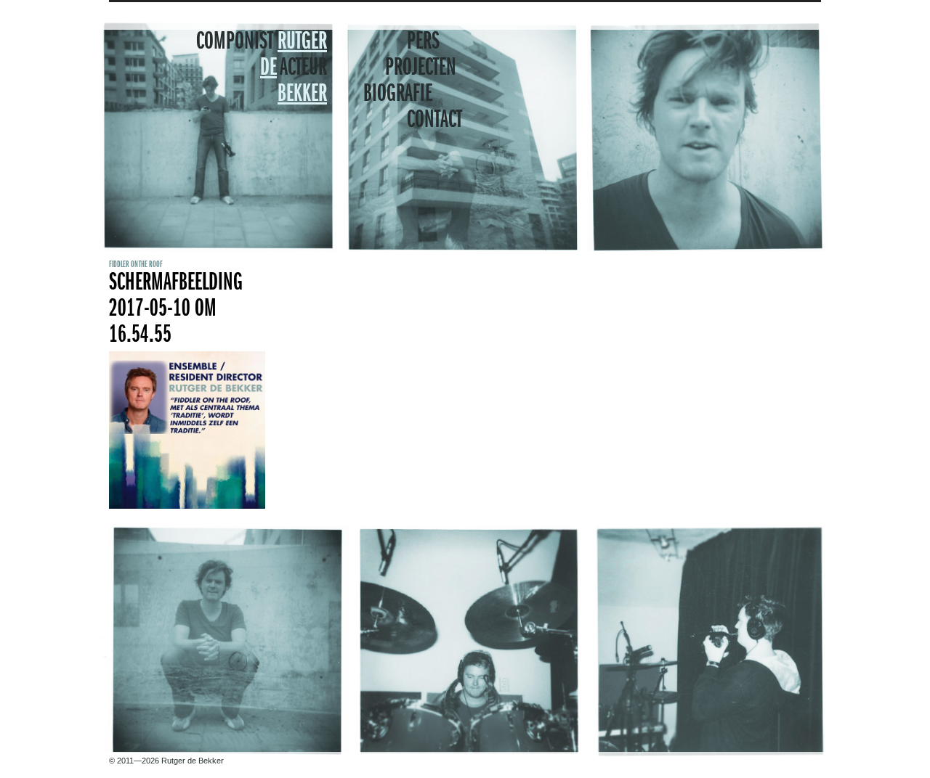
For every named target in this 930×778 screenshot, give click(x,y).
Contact (434, 120)
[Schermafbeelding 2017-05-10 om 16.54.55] (187, 506)
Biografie (397, 94)
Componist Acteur (261, 68)
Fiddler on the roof (136, 264)
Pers (423, 42)
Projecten (420, 68)
